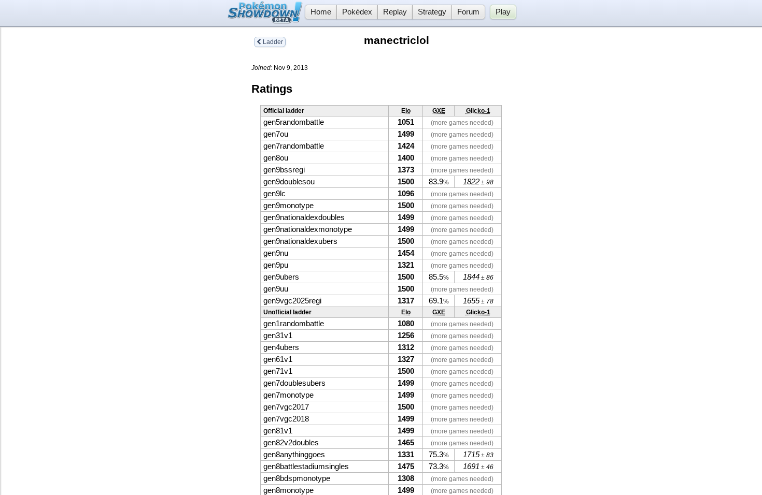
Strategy (432, 12)
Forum (468, 12)
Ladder (272, 42)
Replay (395, 12)
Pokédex (357, 12)
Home (321, 12)
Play (503, 12)
